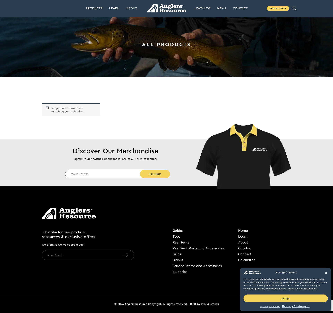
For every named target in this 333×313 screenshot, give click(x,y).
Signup (155, 174)
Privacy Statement (296, 306)
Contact (240, 8)
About (131, 8)
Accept (285, 298)
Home (243, 230)
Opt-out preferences (270, 306)
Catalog (203, 8)
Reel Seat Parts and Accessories (198, 248)
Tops (176, 236)
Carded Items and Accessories (197, 266)
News (221, 8)
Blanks (178, 260)
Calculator (246, 260)
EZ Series (180, 272)
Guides (178, 230)
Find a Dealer (278, 8)
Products (94, 8)
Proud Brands (210, 304)
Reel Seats (181, 242)
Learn (114, 8)
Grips (177, 254)
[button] (326, 272)
